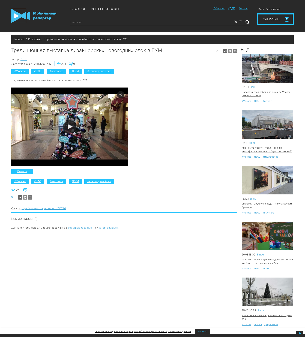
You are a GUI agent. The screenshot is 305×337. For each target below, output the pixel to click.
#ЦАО (37, 71)
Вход (261, 9)
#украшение (271, 324)
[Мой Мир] (235, 51)
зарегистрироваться (80, 227)
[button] (69, 126)
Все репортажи (105, 9)
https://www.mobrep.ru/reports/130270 (44, 208)
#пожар (243, 8)
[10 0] (267, 68)
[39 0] (267, 236)
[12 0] (267, 180)
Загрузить (271, 19)
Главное (78, 9)
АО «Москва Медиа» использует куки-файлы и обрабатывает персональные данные (143, 331)
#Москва (219, 8)
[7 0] (267, 124)
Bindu (23, 59)
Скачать (22, 171)
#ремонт (267, 101)
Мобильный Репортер (33, 16)
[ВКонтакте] (225, 51)
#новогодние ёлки (99, 71)
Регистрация (273, 9)
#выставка (56, 71)
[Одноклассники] (230, 51)
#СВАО (258, 324)
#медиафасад (270, 156)
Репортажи (35, 39)
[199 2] (267, 292)
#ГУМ (75, 71)
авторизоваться (108, 227)
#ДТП (231, 8)
